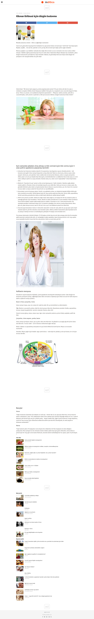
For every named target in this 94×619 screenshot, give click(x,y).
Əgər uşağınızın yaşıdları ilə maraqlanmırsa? (35, 554)
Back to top (47, 612)
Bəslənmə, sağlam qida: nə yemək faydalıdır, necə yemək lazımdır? (40, 452)
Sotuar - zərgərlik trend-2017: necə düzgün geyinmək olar (38, 596)
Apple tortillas (28, 518)
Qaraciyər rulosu (28, 528)
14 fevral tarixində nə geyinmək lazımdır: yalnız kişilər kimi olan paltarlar (42, 577)
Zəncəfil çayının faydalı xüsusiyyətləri (33, 560)
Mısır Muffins (28, 573)
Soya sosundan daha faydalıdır (32, 478)
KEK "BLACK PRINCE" (29, 567)
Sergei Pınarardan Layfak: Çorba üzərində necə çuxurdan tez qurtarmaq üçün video (44, 541)
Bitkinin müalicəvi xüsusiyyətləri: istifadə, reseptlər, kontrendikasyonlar (41, 446)
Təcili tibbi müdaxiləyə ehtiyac (32, 495)
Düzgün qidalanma (26, 13)
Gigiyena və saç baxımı (30, 512)
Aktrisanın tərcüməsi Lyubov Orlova (33, 522)
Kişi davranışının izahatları (31, 502)
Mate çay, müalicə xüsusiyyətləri (32, 472)
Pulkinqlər (27, 508)
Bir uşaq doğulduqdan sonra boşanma (33, 532)
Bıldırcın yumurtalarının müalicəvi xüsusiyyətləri (36, 459)
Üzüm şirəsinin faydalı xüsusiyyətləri (33, 440)
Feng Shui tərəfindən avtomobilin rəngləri (34, 547)
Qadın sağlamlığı (19, 13)
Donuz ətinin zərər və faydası (31, 465)
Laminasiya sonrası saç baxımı (32, 589)
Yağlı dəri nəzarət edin (30, 583)
